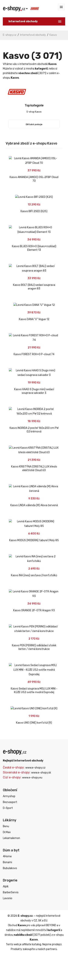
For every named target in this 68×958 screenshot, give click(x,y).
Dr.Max (7, 832)
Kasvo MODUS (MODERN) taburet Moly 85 (34, 540)
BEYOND (51, 925)
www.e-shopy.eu (32, 777)
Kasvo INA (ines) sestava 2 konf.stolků (34, 575)
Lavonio (7, 898)
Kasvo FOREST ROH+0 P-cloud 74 (34, 354)
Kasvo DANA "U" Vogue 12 (34, 319)
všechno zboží (28, 73)
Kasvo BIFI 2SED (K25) (34, 211)
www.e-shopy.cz (35, 767)
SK (39, 920)
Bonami (7, 862)
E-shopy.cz (9, 35)
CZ (35, 920)
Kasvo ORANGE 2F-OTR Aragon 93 (34, 610)
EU (45, 920)
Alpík (5, 886)
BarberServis (11, 892)
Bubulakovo (10, 868)
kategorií (41, 68)
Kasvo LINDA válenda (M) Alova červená (34, 505)
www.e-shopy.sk (41, 772)
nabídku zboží (23, 934)
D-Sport (8, 808)
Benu (6, 826)
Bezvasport (10, 802)
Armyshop (9, 796)
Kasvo (53, 35)
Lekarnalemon (11, 838)
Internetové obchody (33, 35)
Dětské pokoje (34, 124)
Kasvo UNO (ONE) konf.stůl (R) (34, 722)
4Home (7, 856)
